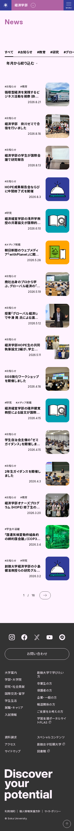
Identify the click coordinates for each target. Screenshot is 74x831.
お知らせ (25, 52)
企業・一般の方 (47, 697)
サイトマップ (13, 751)
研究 (54, 52)
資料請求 (11, 737)
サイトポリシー (52, 811)
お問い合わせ (37, 654)
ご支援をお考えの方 (50, 711)
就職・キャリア (14, 708)
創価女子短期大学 (49, 744)
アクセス (10, 744)
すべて (9, 52)
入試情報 (11, 715)
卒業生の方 (44, 683)
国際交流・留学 (15, 693)
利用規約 (10, 811)
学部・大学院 (13, 679)
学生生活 (11, 701)
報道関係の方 (46, 704)
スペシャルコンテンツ (51, 737)
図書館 (41, 751)
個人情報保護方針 (29, 811)
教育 (41, 52)
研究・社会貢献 (15, 687)
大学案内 (11, 673)
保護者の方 (44, 690)
